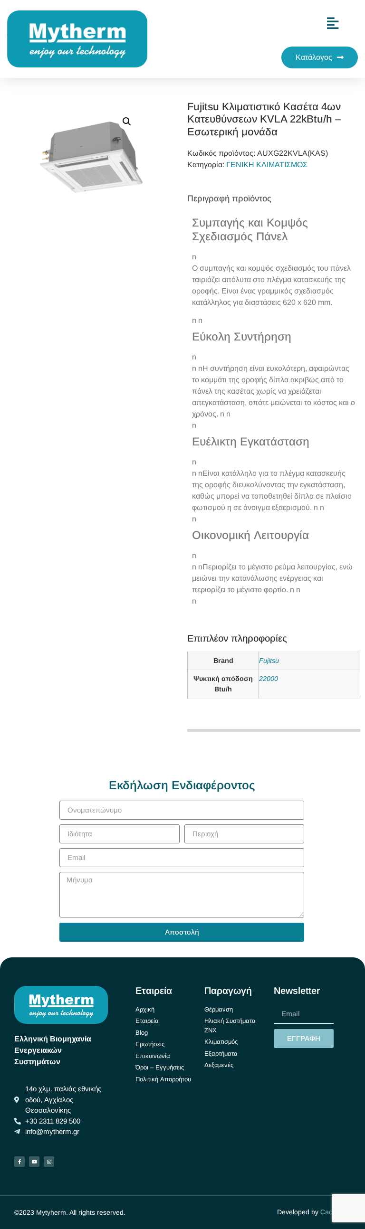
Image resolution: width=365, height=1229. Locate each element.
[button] (126, 121)
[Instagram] (49, 1161)
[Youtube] (34, 1161)
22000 (268, 678)
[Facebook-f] (19, 1161)
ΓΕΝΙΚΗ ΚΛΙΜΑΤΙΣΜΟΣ (266, 165)
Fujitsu (269, 660)
